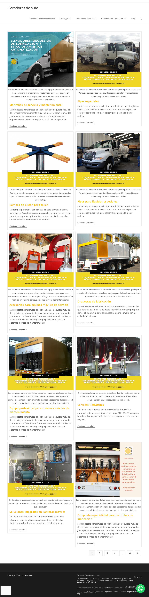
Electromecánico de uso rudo (89, 588)
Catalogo (138, 577)
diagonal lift (91, 580)
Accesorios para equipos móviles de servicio (39, 305)
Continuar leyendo (18, 126)
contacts (99, 591)
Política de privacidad (129, 591)
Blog (78, 593)
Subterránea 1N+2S (125, 580)
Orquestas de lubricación (94, 301)
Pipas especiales (88, 101)
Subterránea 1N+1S (107, 580)
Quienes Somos (111, 591)
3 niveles (127, 578)
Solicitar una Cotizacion (86, 592)
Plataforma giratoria (133, 588)
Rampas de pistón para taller (28, 205)
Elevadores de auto (22, 7)
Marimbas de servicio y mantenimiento (35, 105)
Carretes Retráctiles (90, 405)
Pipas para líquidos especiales (97, 201)
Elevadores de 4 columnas (110, 578)
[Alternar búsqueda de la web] (141, 18)
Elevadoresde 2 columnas (87, 578)
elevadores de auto (134, 586)
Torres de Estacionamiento (88, 575)
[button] (140, 588)
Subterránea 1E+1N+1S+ (87, 582)
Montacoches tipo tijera (113, 588)
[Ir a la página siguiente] (137, 553)
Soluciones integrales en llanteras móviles (37, 511)
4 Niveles (80, 580)
